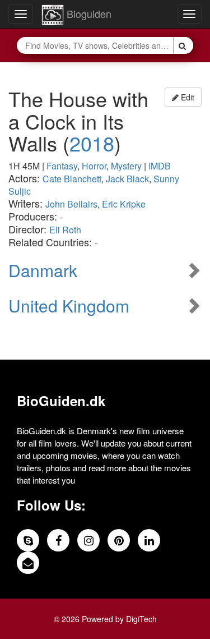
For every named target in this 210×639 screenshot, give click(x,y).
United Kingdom (68, 305)
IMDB (159, 165)
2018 (91, 142)
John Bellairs (71, 203)
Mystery (126, 165)
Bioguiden (87, 13)
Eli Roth (65, 229)
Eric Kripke (124, 203)
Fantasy (61, 165)
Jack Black (127, 178)
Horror (94, 165)
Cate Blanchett (72, 178)
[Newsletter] (28, 562)
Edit (186, 97)
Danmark (42, 270)
